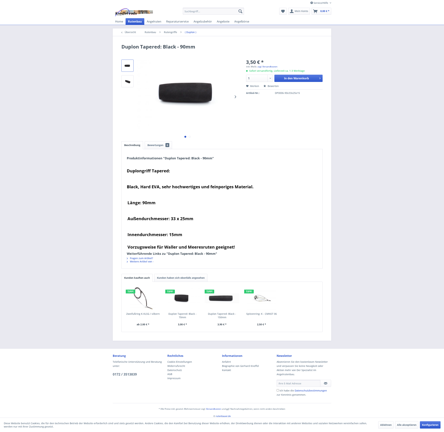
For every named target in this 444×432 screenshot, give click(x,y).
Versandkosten (213, 408)
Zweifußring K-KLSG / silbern (143, 313)
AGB (169, 374)
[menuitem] (213, 11)
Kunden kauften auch (137, 277)
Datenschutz (174, 370)
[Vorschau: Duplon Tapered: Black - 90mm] (127, 66)
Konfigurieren (430, 424)
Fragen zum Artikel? (141, 258)
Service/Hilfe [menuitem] (321, 3)
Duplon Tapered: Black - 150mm (222, 315)
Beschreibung (132, 145)
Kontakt (226, 370)
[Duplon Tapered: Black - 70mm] (182, 298)
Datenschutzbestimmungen (311, 390)
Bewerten (273, 86)
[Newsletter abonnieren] (325, 383)
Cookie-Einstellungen (179, 361)
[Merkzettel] (283, 11)
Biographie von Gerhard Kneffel (240, 366)
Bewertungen (157, 145)
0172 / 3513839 (125, 374)
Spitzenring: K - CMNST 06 (261, 313)
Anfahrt (226, 361)
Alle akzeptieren (406, 424)
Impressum (174, 378)
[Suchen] (240, 11)
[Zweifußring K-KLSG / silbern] (143, 298)
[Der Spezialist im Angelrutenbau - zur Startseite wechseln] (133, 12)
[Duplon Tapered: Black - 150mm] (222, 298)
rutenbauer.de (223, 416)
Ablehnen (386, 424)
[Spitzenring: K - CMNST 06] (261, 298)
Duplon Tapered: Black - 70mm (182, 315)
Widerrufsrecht (176, 366)
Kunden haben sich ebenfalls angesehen (181, 277)
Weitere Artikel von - (141, 261)
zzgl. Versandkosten (268, 66)
